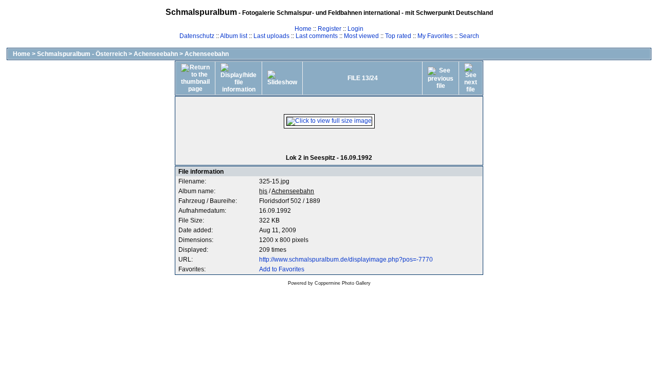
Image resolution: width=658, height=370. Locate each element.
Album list (233, 36)
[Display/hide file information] (238, 78)
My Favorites (435, 36)
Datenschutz (196, 36)
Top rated (398, 36)
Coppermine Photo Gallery (343, 283)
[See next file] (470, 78)
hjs (263, 191)
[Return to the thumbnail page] (195, 78)
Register (329, 28)
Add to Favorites (281, 269)
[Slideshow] (282, 78)
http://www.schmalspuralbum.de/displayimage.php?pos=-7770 (346, 259)
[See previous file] (441, 78)
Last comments (317, 36)
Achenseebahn (156, 54)
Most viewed (361, 36)
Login (355, 28)
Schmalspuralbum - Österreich (82, 54)
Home (303, 28)
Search (469, 36)
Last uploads (271, 36)
